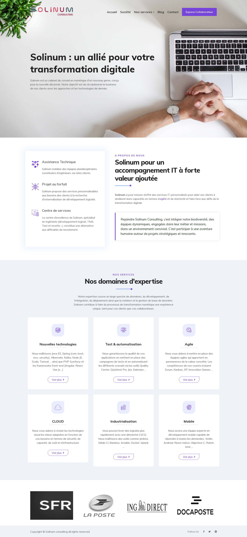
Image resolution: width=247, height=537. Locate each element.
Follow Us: (193, 531)
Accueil (112, 12)
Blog (161, 12)
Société (125, 12)
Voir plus (57, 379)
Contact (173, 12)
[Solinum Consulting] (51, 11)
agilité (163, 198)
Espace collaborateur (199, 12)
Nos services (143, 12)
